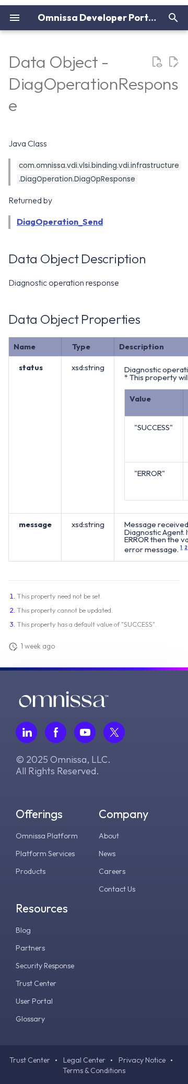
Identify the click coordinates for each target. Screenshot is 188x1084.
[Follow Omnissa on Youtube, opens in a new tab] (85, 732)
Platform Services (45, 853)
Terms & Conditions (94, 1070)
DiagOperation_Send (60, 221)
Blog (23, 930)
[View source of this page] (156, 62)
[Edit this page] (173, 62)
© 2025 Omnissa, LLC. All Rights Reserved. (63, 765)
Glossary (30, 1019)
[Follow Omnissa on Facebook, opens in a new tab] (55, 732)
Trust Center (36, 983)
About (109, 836)
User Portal (34, 1001)
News (107, 853)
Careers (112, 871)
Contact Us (117, 889)
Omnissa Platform (47, 836)
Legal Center (84, 1060)
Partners (30, 948)
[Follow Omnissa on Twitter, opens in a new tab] (114, 732)
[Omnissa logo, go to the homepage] (64, 704)
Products (30, 871)
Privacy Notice (142, 1060)
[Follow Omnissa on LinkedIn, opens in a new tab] (26, 732)
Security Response (45, 965)
